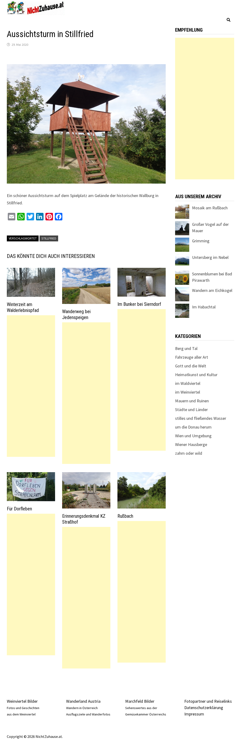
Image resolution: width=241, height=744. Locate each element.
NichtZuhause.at (49, 736)
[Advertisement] (31, 386)
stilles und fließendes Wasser (200, 418)
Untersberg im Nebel (210, 257)
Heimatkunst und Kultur (196, 374)
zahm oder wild (188, 453)
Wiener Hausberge (191, 444)
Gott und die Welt (190, 366)
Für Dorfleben (19, 509)
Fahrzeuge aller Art (191, 357)
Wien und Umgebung (193, 435)
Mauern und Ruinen (192, 401)
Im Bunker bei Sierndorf (139, 304)
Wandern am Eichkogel (212, 290)
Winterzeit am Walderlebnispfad (23, 307)
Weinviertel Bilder (22, 701)
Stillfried (48, 238)
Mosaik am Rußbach (210, 207)
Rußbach (125, 516)
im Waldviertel (187, 383)
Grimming (200, 241)
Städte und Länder (191, 409)
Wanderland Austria (83, 701)
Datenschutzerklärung (203, 707)
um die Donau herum (193, 427)
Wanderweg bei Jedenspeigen (76, 314)
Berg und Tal (186, 348)
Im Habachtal (204, 307)
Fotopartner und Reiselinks (208, 701)
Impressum (194, 714)
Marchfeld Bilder (139, 701)
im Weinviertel (187, 392)
